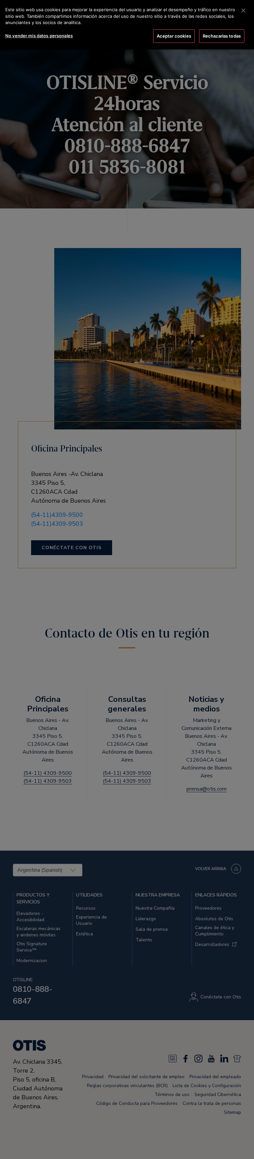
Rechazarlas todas (222, 36)
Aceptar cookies (174, 36)
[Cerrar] (243, 10)
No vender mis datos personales (39, 35)
